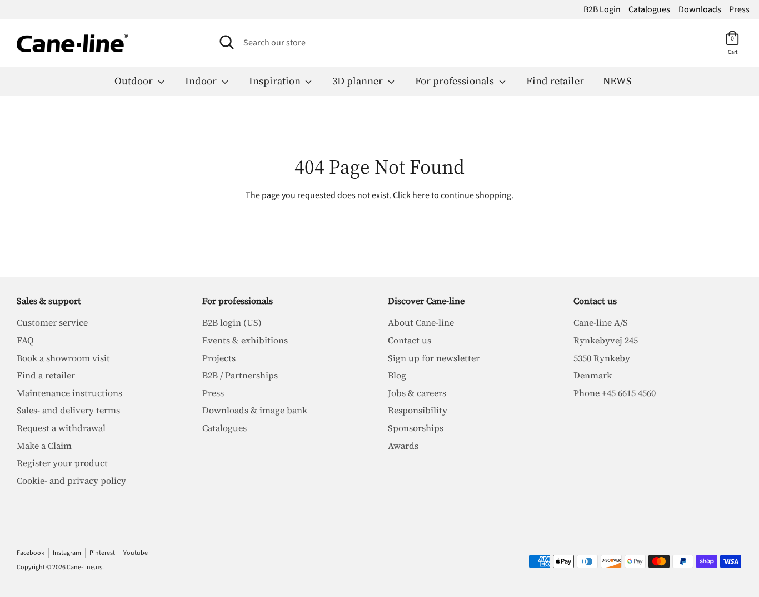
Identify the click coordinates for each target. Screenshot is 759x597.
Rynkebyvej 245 (605, 340)
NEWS (617, 81)
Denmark (592, 375)
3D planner (358, 81)
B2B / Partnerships (240, 375)
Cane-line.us (84, 567)
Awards (403, 445)
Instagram (67, 553)
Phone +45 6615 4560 (614, 393)
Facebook (30, 553)
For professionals (455, 81)
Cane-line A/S (600, 322)
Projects (219, 358)
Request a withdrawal (61, 428)
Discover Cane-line (426, 301)
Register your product (62, 463)
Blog (397, 375)
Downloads (699, 9)
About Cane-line (421, 322)
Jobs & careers (417, 393)
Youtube (135, 553)
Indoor (202, 81)
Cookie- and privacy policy (71, 480)
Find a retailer (46, 375)
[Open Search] (227, 42)
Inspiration (276, 81)
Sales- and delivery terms (68, 410)
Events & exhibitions (245, 340)
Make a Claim (44, 445)
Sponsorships (415, 428)
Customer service (52, 322)
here (421, 195)
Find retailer (555, 81)
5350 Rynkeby (601, 358)
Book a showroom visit (63, 358)
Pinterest (102, 553)
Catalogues (649, 9)
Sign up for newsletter (434, 358)
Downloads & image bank (254, 410)
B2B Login (602, 9)
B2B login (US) (232, 322)
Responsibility (417, 410)
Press (739, 9)
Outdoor (134, 81)
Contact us (409, 340)
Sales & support (49, 301)
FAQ (25, 340)
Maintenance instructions (69, 393)
